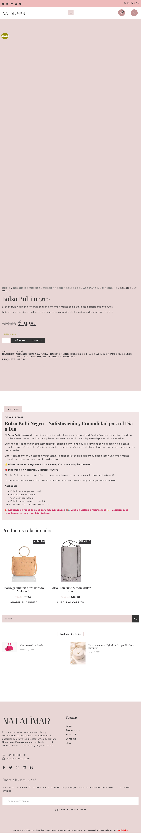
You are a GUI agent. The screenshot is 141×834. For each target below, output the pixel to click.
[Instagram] (17, 767)
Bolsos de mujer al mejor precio (38, 288)
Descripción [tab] (12, 408)
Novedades (66, 356)
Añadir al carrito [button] (24, 602)
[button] (71, 12)
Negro (21, 359)
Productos (71, 730)
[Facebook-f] (4, 767)
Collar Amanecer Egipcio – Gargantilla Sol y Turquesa (111, 646)
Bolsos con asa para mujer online (91, 288)
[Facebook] (3, 4)
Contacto (71, 738)
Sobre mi (71, 734)
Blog (68, 743)
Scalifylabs (122, 830)
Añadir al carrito (28, 340)
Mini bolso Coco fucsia (31, 645)
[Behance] (12, 4)
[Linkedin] (16, 4)
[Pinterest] (20, 4)
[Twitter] (7, 4)
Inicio (6, 288)
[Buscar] (135, 618)
